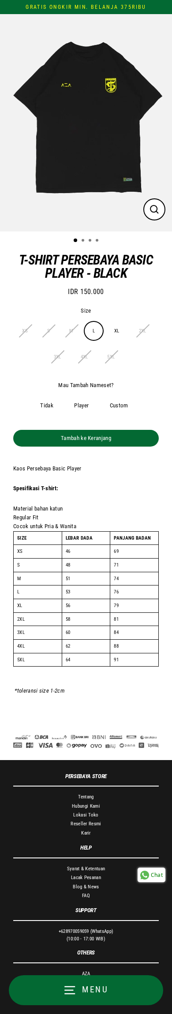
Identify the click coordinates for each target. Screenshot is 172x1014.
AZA (86, 974)
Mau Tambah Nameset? (85, 385)
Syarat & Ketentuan (86, 869)
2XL (142, 331)
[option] (86, 122)
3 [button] (91, 241)
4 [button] (98, 241)
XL (117, 331)
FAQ (86, 895)
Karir (86, 833)
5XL (111, 357)
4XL (84, 357)
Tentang (85, 797)
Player (81, 405)
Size (86, 310)
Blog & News (86, 887)
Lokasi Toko (86, 815)
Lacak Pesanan (86, 877)
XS (25, 331)
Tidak (46, 405)
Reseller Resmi (86, 824)
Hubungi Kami (86, 806)
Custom (119, 405)
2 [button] (84, 241)
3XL (57, 357)
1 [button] (76, 241)
